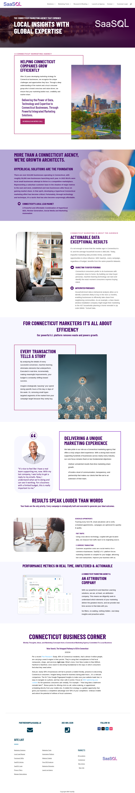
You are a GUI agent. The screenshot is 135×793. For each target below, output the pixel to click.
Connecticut (81, 760)
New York (81, 768)
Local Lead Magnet (19, 754)
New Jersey (81, 764)
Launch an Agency (98, 4)
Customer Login (122, 4)
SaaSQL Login (18, 766)
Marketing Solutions (19, 750)
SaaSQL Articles (19, 762)
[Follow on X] (103, 728)
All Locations (81, 756)
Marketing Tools (63, 4)
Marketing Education (48, 766)
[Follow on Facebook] (99, 728)
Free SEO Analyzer (47, 762)
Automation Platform (48, 754)
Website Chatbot (47, 758)
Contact (109, 4)
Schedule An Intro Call (33, 121)
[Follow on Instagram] (111, 728)
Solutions (50, 4)
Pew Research (47, 657)
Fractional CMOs (19, 758)
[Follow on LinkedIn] (107, 728)
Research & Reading (80, 4)
